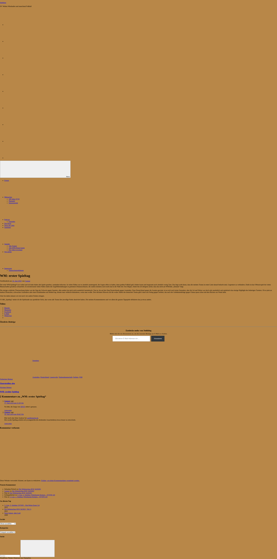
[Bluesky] (20, 25)
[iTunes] (20, 125)
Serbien (75, 377)
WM (80, 377)
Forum (6, 180)
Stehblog (3, 3)
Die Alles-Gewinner (15, 250)
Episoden (12, 221)
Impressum (8, 268)
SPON (22, 407)
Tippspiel (12, 201)
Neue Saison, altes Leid (12, 513)
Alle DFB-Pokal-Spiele (17, 248)
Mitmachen (8, 197)
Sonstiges (35, 360)
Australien (35, 377)
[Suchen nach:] (10, 556)
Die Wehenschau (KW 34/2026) (30, 489)
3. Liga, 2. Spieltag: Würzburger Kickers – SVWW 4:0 (36, 495)
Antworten (8, 410)
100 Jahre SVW (14, 199)
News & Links (9, 225)
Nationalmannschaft (65, 377)
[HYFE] (20, 75)
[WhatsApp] (20, 58)
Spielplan (7, 227)
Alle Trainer (13, 246)
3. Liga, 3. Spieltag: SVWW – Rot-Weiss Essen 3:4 (21, 505)
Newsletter (8, 252)
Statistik (7, 244)
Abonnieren (158, 338)
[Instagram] (20, 91)
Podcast (7, 220)
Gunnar (27, 281)
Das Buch (7, 223)
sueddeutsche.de (32, 418)
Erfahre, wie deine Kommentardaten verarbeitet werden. (60, 480)
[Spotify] (20, 141)
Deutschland (44, 377)
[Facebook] (20, 108)
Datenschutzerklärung (16, 270)
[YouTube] (20, 158)
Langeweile (54, 377)
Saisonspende (13, 203)
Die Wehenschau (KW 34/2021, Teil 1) (17, 509)
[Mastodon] (20, 41)
